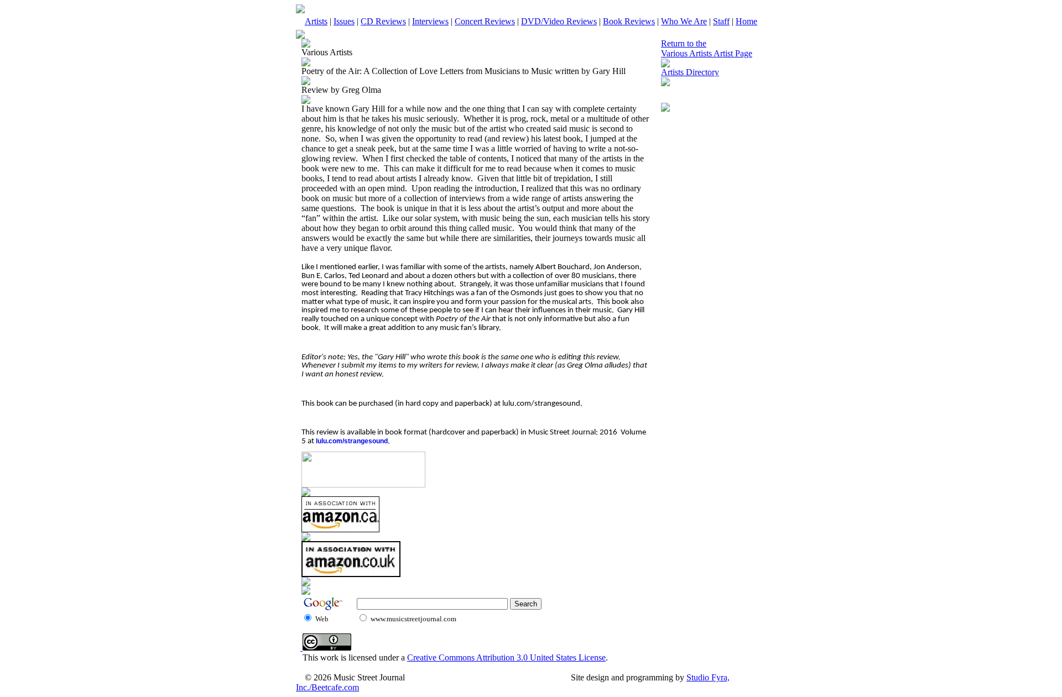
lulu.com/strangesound (352, 441)
